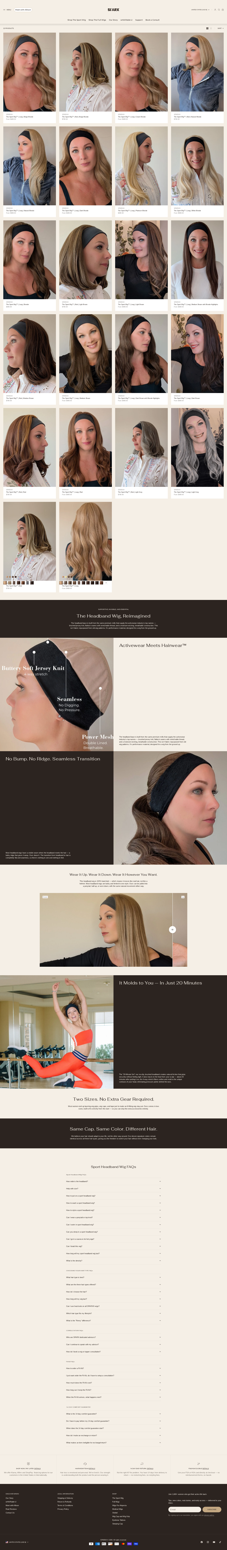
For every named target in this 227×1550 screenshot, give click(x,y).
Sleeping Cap (117, 1524)
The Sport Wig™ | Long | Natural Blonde (20, 211)
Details (37, 1468)
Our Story (113, 20)
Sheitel (115, 1513)
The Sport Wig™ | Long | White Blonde (187, 211)
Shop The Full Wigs (97, 20)
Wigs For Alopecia (119, 1505)
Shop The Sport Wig (77, 20)
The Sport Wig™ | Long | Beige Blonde (19, 117)
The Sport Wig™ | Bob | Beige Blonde (75, 117)
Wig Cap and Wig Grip (121, 1516)
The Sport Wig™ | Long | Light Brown (131, 304)
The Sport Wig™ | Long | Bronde (17, 304)
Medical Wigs (117, 1509)
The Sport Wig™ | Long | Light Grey (186, 492)
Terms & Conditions (65, 1505)
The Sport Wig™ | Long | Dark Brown (187, 398)
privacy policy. (209, 1515)
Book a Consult (152, 20)
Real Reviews (11, 1509)
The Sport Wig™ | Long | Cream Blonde (132, 117)
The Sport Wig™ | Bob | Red (16, 492)
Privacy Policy (63, 1509)
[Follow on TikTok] (220, 1542)
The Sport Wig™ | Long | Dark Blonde (75, 211)
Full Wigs (116, 1502)
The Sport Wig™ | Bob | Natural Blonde (187, 117)
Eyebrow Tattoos (118, 1520)
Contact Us (10, 1513)
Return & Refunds (64, 1502)
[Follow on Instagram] (208, 1542)
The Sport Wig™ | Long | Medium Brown (76, 398)
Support (139, 20)
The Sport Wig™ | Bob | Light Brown (74, 304)
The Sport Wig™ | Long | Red (72, 492)
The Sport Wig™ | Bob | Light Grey (130, 492)
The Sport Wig (118, 1498)
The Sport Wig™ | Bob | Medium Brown (20, 398)
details (92, 1468)
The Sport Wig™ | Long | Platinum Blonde (132, 211)
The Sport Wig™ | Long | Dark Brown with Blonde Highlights (139, 398)
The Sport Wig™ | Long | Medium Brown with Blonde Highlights (196, 304)
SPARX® (9, 114)
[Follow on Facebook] (202, 1542)
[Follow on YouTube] (214, 1542)
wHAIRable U (126, 20)
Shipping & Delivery (65, 1498)
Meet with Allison (23, 10)
